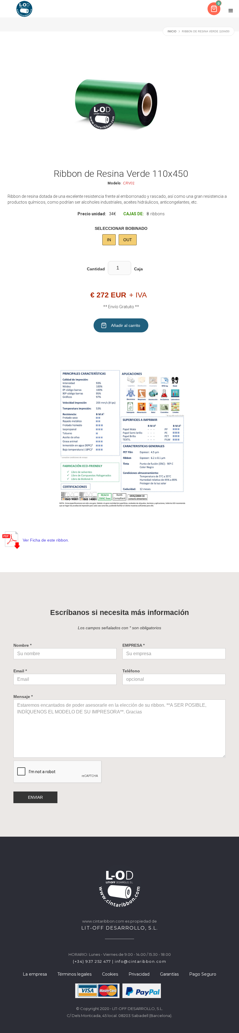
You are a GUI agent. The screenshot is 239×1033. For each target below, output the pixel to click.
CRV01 (129, 183)
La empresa (35, 974)
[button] (215, 8)
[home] (24, 8)
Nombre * (22, 645)
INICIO (172, 31)
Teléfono (131, 671)
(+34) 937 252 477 (92, 961)
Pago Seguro (202, 974)
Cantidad (96, 269)
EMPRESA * (133, 645)
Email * (20, 671)
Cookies (110, 974)
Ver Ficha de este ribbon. (46, 540)
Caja (138, 269)
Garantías (169, 974)
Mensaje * (23, 696)
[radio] (109, 239)
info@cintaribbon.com (140, 961)
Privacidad (139, 974)
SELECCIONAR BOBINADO (121, 228)
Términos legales (74, 974)
